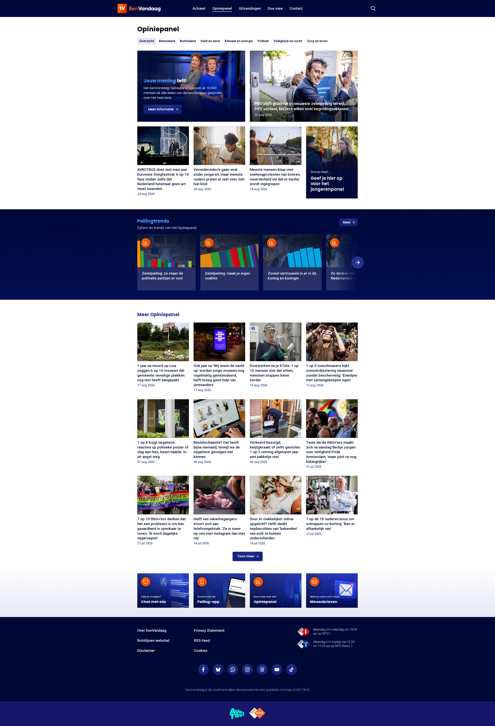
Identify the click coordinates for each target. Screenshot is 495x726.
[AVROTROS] (237, 713)
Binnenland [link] (167, 41)
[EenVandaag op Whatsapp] (232, 669)
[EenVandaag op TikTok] (291, 669)
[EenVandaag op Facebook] (203, 669)
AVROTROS (301, 690)
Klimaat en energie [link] (239, 41)
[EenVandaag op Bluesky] (218, 669)
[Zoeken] (373, 8)
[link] (348, 222)
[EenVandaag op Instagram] (247, 669)
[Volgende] (358, 262)
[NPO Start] (257, 714)
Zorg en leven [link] (317, 41)
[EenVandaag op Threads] (262, 669)
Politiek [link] (263, 41)
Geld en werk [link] (210, 41)
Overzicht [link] (146, 41)
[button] (162, 109)
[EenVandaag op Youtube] (276, 669)
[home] (139, 8)
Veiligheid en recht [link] (288, 41)
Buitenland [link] (188, 41)
